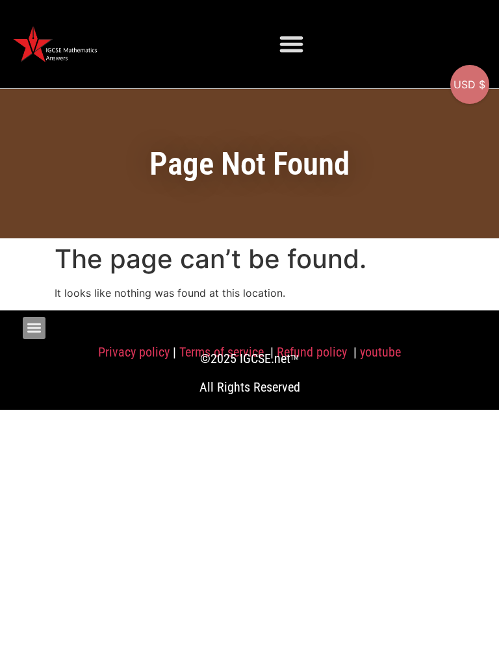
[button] (291, 44)
